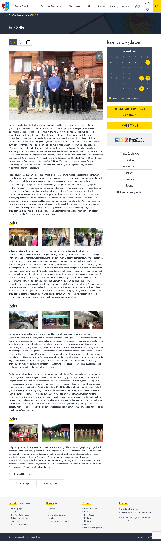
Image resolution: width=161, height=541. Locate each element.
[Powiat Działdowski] (5, 6)
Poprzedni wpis (23, 483)
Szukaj (157, 6)
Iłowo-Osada (129, 166)
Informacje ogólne (18, 508)
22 (142, 78)
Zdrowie (51, 518)
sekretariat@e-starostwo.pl (129, 521)
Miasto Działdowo (129, 153)
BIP (89, 6)
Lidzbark (129, 172)
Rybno (129, 185)
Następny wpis (50, 483)
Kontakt (102, 6)
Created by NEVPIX (145, 537)
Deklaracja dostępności (120, 6)
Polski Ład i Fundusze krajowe (129, 112)
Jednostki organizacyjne (20, 518)
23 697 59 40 (129, 517)
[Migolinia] (137, 6)
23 (148, 78)
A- (146, 3)
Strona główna (8, 15)
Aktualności (74, 6)
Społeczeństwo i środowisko (58, 521)
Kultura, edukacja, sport (57, 515)
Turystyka (51, 512)
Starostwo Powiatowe (51, 6)
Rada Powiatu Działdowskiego (22, 515)
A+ (149, 3)
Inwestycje (129, 125)
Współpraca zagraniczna (22, 15)
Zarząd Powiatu (16, 512)
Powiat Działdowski (24, 6)
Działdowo (129, 160)
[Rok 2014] (56, 85)
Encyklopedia (129, 139)
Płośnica (129, 179)
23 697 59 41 (146, 517)
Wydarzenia (52, 508)
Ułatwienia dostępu (147, 9)
